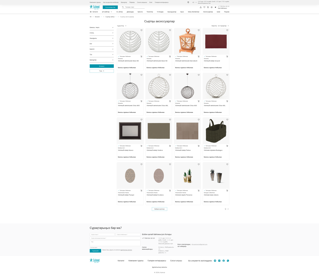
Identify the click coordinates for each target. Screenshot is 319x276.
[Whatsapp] (212, 7)
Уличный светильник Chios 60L (214, 105)
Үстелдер (160, 12)
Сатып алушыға (142, 2)
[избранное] (204, 7)
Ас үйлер (119, 12)
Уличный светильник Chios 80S (129, 105)
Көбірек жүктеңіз (159, 209)
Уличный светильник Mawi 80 (128, 61)
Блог (150, 2)
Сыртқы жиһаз (110, 17)
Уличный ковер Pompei (126, 195)
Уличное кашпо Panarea (183, 195)
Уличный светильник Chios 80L (157, 105)
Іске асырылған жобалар (110, 2)
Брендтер (124, 2)
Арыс (182, 12)
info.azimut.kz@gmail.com (199, 244)
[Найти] (123, 7)
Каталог (97, 17)
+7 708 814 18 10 (223, 6)
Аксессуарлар (208, 12)
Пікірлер (132, 2)
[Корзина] (208, 7)
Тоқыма (226, 12)
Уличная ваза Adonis (211, 195)
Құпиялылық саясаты (159, 267)
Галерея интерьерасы (161, 2)
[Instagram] (219, 260)
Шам (218, 12)
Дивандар (130, 12)
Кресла (140, 12)
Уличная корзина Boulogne (213, 150)
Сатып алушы (176, 260)
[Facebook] (223, 260)
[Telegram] (215, 7)
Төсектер (150, 12)
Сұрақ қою (95, 251)
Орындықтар (171, 12)
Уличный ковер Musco (125, 150)
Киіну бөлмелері (193, 12)
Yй (90, 17)
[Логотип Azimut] (95, 7)
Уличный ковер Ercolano (155, 195)
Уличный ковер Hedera (155, 150)
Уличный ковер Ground (212, 61)
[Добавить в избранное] (141, 30)
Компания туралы (95, 2)
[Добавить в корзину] (141, 57)
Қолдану (101, 66)
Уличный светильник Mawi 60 (157, 61)
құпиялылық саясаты (126, 250)
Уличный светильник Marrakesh (186, 61)
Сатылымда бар (110, 7)
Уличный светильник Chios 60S (186, 105)
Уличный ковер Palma (183, 150)
